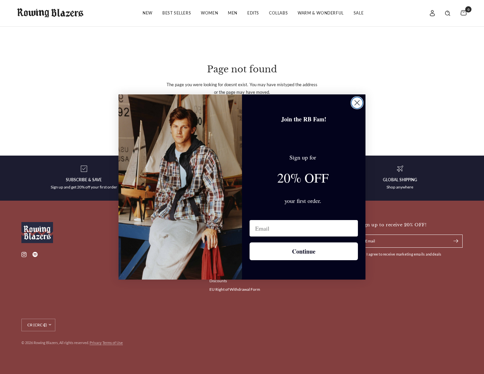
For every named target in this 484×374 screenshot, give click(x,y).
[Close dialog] (357, 103)
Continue (303, 251)
